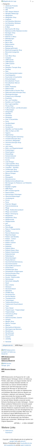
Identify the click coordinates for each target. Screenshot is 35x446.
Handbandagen (10, 123)
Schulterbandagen (11, 275)
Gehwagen (8, 117)
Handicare (8, 125)
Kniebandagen (9, 150)
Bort (6, 54)
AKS (6, 10)
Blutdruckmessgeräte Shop (13, 50)
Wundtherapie (9, 333)
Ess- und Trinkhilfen (11, 100)
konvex (7, 160)
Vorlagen (8, 319)
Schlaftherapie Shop (11, 269)
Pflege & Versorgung (11, 214)
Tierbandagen (9, 300)
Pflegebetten (9, 216)
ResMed (7, 231)
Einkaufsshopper (10, 79)
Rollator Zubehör (10, 242)
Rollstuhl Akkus (10, 248)
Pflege (7, 208)
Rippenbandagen (10, 235)
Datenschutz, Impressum (9, 431)
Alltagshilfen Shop (10, 17)
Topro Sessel (9, 308)
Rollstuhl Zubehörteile (12, 252)
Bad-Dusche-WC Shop (12, 29)
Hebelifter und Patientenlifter (14, 129)
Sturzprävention (10, 294)
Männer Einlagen (10, 173)
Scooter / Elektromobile (12, 277)
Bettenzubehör (9, 44)
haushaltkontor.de (26, 443)
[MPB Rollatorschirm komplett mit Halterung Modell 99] (8, 352)
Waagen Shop (9, 321)
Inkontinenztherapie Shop (13, 142)
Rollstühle (8, 246)
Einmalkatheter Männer (12, 83)
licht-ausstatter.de (9, 445)
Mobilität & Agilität (10, 187)
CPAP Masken (9, 62)
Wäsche (7, 325)
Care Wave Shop (10, 56)
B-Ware (7, 27)
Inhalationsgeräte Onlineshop (14, 137)
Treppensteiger (10, 312)
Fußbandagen (9, 110)
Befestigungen (9, 38)
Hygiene (7, 133)
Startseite (8, 342)
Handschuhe (9, 127)
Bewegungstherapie (11, 48)
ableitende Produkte (11, 6)
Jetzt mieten (9, 146)
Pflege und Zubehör (11, 212)
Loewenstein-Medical (11, 171)
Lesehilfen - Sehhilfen (12, 167)
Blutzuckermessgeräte (12, 52)
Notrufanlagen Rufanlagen (13, 194)
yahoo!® (22, 441)
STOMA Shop (9, 292)
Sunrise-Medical (10, 296)
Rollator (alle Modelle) (12, 237)
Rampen (8, 225)
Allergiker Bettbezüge (11, 13)
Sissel (7, 283)
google (12, 441)
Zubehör (8, 337)
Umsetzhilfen (9, 316)
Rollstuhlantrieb (10, 254)
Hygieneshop (9, 135)
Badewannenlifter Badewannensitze (16, 31)
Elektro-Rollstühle (10, 87)
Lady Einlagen (9, 162)
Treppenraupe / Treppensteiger (15, 310)
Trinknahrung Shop (11, 314)
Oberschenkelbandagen (12, 196)
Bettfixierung (9, 46)
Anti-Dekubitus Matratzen (13, 21)
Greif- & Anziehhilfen (11, 119)
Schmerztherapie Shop (12, 273)
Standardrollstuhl (10, 289)
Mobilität (7, 185)
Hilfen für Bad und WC (12, 131)
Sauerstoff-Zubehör (11, 264)
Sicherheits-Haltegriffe (12, 281)
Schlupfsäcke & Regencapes (14, 271)
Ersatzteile (8, 98)
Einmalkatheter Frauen (12, 81)
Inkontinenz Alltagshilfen (12, 140)
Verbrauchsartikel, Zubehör (13, 318)
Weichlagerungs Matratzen (13, 329)
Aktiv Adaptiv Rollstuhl (12, 12)
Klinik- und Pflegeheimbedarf (14, 148)
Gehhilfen (8, 114)
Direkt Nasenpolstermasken (13, 73)
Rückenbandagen (10, 258)
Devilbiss (8, 69)
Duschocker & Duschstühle (13, 77)
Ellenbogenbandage (11, 94)
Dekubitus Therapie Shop (13, 67)
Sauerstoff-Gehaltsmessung (13, 262)
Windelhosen (9, 331)
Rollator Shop (9, 241)
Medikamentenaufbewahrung (14, 181)
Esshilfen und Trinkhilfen (12, 102)
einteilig (7, 85)
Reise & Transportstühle (12, 229)
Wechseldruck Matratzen (13, 327)
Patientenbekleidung (11, 206)
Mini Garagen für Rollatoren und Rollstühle (18, 183)
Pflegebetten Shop (11, 217)
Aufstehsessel (9, 25)
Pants (7, 202)
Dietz (6, 71)
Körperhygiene (9, 152)
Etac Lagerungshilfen (11, 104)
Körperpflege (9, 154)
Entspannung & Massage (13, 96)
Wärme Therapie (10, 323)
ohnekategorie (9, 198)
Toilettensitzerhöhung (12, 302)
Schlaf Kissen (9, 267)
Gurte (7, 121)
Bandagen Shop (10, 33)
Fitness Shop (9, 106)
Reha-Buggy (9, 227)
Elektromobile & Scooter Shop (14, 90)
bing (16, 441)
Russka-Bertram (10, 260)
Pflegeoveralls (9, 219)
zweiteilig (8, 339)
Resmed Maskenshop (12, 233)
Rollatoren (8, 244)
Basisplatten (9, 35)
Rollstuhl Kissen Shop (12, 250)
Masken (7, 175)
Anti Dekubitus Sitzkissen (13, 23)
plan (6, 223)
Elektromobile (9, 88)
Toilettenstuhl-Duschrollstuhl (14, 304)
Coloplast (8, 58)
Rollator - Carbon (10, 239)
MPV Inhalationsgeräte (12, 190)
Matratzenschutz (10, 179)
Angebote (8, 19)
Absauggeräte (9, 8)
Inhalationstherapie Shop (13, 139)
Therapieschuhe (10, 298)
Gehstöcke (8, 115)
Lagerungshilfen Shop (12, 164)
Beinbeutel (8, 40)
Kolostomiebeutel (10, 156)
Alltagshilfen (9, 15)
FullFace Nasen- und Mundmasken (16, 108)
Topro (7, 306)
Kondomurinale (10, 158)
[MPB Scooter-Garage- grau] (8, 364)
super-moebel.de (25, 445)
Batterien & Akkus (10, 37)
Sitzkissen (8, 287)
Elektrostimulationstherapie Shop (15, 92)
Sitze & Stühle (9, 285)
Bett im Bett (8, 42)
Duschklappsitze (10, 75)
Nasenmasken (9, 192)
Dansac (7, 65)
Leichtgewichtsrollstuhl (12, 165)
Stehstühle (8, 291)
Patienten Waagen (11, 204)
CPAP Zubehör (9, 63)
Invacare (8, 144)
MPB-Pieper (9, 189)
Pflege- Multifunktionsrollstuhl (14, 210)
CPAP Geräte (9, 60)
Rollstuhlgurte (9, 256)
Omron (7, 200)
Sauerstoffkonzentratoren (13, 266)
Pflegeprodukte (10, 221)
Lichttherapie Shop (11, 169)
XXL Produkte (9, 335)
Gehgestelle (9, 112)
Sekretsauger (9, 279)
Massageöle (9, 177)
